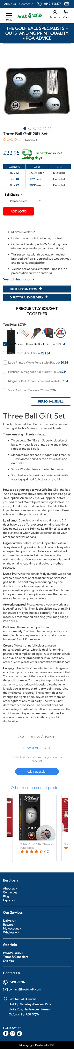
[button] (24, 127)
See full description (17, 279)
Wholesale (10, 932)
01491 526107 (52, 4)
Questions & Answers (37, 736)
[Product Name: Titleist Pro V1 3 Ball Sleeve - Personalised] (37, 828)
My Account (11, 928)
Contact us (26, 4)
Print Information (24, 289)
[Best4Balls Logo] (26, 15)
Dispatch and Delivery (27, 297)
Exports (8, 900)
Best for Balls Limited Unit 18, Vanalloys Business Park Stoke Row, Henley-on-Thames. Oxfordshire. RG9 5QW (30, 1006)
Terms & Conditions (15, 956)
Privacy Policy (12, 952)
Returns (8, 924)
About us (10, 4)
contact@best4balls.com (25, 989)
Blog (6, 896)
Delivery (8, 920)
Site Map (9, 960)
